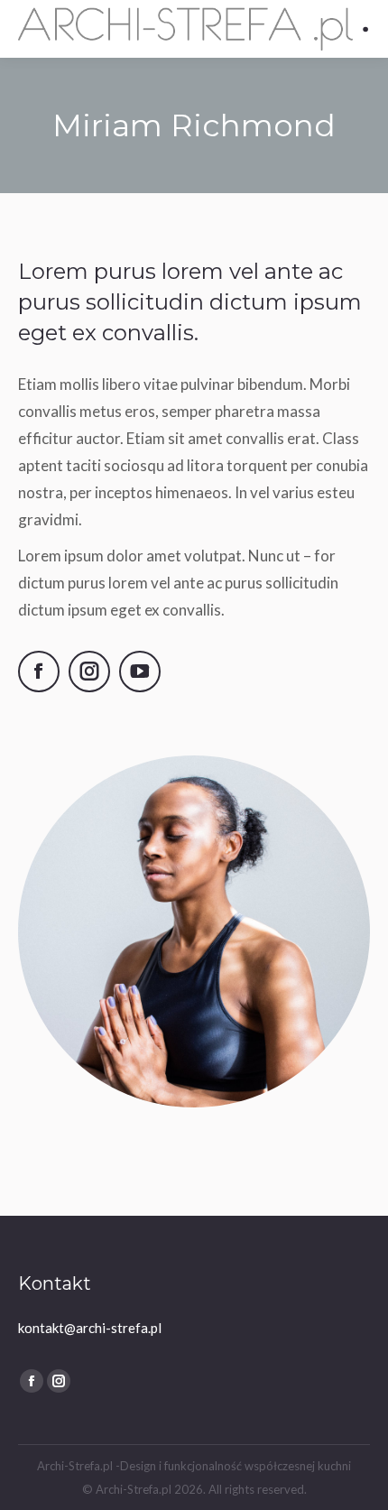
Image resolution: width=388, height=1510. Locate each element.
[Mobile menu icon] (366, 29)
